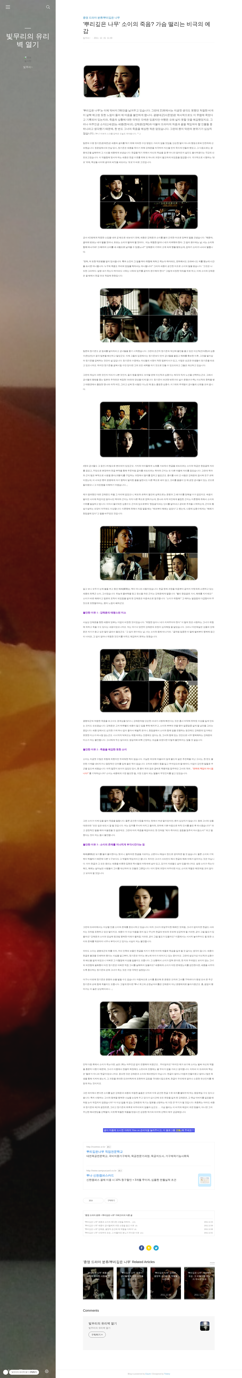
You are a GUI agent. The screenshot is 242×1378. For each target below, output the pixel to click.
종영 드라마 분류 (92, 1215)
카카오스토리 (148, 1248)
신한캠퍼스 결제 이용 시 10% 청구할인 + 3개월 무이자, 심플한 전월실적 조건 (131, 1179)
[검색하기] (48, 7)
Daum (148, 1374)
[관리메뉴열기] (5, 1372)
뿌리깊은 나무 (108, 1215)
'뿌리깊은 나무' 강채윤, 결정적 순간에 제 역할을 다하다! (109, 1229)
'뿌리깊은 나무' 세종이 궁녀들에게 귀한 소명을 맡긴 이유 (109, 1225)
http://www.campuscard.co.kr (101, 1170)
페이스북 (141, 1248)
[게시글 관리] (100, 1200)
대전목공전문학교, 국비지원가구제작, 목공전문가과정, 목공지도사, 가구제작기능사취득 (137, 1156)
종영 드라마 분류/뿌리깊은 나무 (101, 17)
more (212, 1262)
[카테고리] (8, 7)
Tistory (167, 1374)
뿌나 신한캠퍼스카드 (100, 1175)
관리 (47, 1371)
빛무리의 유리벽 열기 (28, 40)
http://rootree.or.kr (95, 1146)
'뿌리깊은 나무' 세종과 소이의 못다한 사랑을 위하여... (108, 1222)
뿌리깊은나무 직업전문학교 (104, 1151)
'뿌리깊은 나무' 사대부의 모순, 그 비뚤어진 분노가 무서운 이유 (112, 1233)
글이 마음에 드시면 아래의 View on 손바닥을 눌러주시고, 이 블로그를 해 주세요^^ (149, 1130)
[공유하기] (96, 1200)
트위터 (156, 1248)
